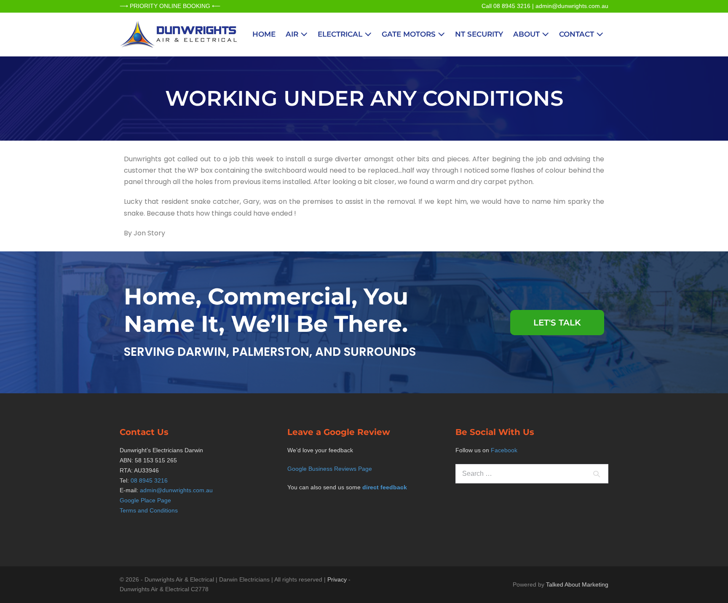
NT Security (479, 34)
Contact (577, 34)
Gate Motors (410, 34)
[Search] (596, 473)
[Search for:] (531, 473)
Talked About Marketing (577, 584)
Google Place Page (145, 500)
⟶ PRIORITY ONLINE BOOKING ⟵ (170, 6)
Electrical (341, 34)
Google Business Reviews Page (329, 468)
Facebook (504, 450)
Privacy (337, 579)
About (527, 34)
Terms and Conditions (149, 510)
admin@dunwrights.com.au (571, 6)
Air (293, 34)
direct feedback (384, 487)
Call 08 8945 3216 (506, 6)
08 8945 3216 (149, 480)
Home (264, 34)
